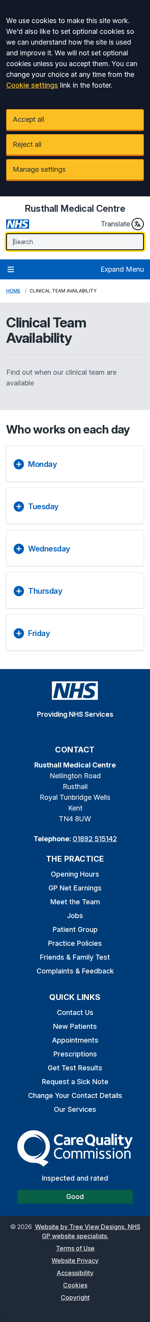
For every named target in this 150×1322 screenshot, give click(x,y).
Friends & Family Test (75, 957)
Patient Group (75, 929)
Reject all (27, 144)
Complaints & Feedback (75, 971)
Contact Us (75, 1012)
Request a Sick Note (75, 1082)
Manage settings (39, 169)
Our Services (75, 1109)
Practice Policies (75, 943)
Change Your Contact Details (75, 1095)
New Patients (75, 1026)
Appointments (75, 1040)
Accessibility (75, 1273)
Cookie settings (32, 85)
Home (13, 291)
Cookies (75, 1285)
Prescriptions (75, 1054)
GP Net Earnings (75, 888)
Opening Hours (75, 874)
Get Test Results (75, 1068)
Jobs (75, 916)
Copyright (75, 1297)
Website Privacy (75, 1260)
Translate (115, 224)
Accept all (28, 119)
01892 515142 (95, 839)
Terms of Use (75, 1248)
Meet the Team (75, 902)
